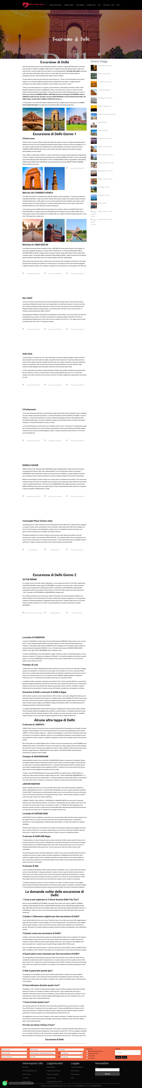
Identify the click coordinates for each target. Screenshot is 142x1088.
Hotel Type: (90, 1049)
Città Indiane (80, 5)
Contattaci (106, 5)
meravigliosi (26, 76)
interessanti (47, 66)
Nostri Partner (51, 1067)
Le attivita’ (26, 1078)
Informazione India (55, 5)
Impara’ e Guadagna (53, 1074)
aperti (34, 84)
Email (96, 1067)
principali (70, 248)
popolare (60, 209)
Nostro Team (26, 1081)
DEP (59, 1056)
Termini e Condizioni (77, 1067)
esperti (29, 105)
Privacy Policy (75, 1071)
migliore (39, 81)
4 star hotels (91, 1055)
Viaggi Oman (91, 5)
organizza (58, 69)
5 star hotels (91, 1058)
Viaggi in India (68, 5)
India (50, 69)
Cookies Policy (75, 1074)
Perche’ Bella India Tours (30, 1071)
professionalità (61, 71)
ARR (59, 1053)
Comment (117, 1049)
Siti (99, 5)
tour (40, 66)
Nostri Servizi (27, 1074)
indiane (60, 203)
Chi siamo (25, 1067)
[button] (4, 1083)
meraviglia (78, 149)
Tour (67, 71)
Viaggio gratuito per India (54, 1081)
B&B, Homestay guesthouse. (95, 1051)
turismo (36, 105)
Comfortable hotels (93, 1053)
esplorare (76, 73)
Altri (118, 5)
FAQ (112, 5)
